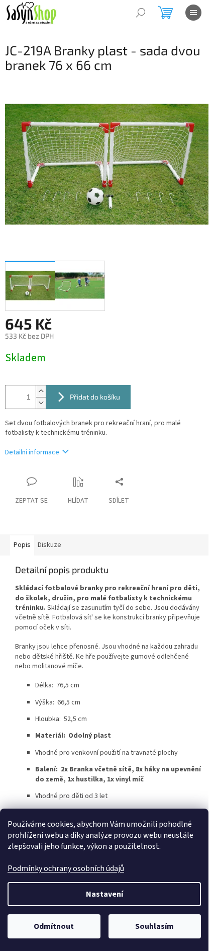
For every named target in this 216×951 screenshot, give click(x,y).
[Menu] (193, 13)
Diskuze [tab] (49, 545)
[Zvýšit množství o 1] (41, 391)
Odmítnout (54, 926)
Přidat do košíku (95, 396)
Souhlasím (154, 926)
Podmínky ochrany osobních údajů (66, 868)
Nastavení (104, 894)
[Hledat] (141, 13)
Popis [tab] (22, 545)
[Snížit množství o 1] (41, 403)
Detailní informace (32, 452)
